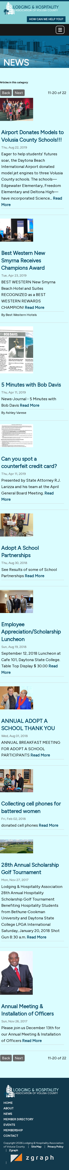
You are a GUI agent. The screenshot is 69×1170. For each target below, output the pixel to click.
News (7, 1113)
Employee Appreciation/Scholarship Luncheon (31, 631)
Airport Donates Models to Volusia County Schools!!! (32, 136)
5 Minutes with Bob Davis (31, 385)
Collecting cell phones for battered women (31, 807)
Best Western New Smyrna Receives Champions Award (23, 260)
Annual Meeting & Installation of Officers (27, 1010)
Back (6, 93)
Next (19, 93)
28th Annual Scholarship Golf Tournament (30, 868)
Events (9, 1124)
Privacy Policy (55, 1146)
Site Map (36, 1146)
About (8, 1108)
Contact (10, 1135)
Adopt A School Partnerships (20, 551)
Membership (13, 1130)
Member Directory (18, 1119)
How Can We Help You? (46, 19)
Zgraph (13, 1150)
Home (8, 1103)
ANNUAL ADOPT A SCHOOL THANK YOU (28, 724)
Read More (34, 307)
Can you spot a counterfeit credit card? (29, 462)
